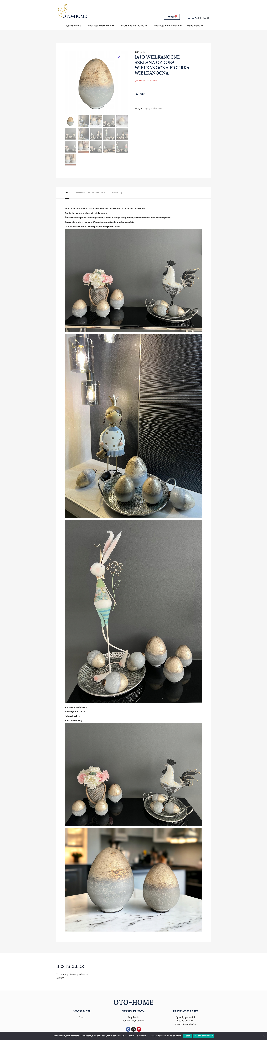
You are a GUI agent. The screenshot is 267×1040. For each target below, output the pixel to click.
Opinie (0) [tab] (116, 192)
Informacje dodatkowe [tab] (90, 192)
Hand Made (193, 25)
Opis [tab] (67, 192)
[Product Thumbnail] (119, 56)
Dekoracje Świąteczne (131, 25)
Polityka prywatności (203, 1036)
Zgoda (187, 1036)
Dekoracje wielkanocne (166, 25)
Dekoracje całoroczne (98, 25)
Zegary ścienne (72, 25)
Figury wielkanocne (154, 108)
